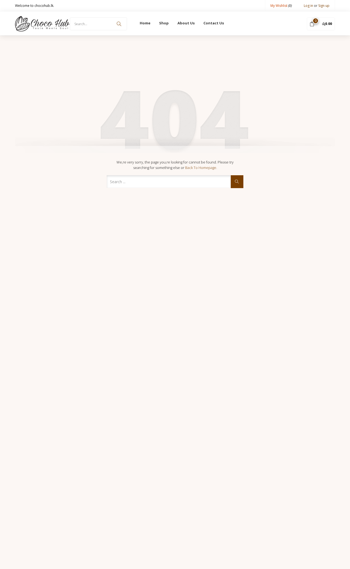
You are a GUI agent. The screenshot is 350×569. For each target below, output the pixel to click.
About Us (186, 23)
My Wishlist (281, 5)
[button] (321, 23)
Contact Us (213, 23)
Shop (164, 23)
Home (145, 23)
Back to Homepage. (201, 167)
